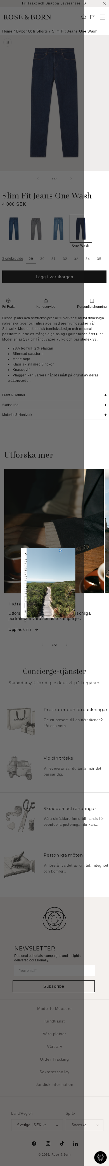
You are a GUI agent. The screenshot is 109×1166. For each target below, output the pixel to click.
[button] (102, 17)
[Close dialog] (60, 550)
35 (99, 259)
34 (88, 259)
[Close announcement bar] (104, 3)
